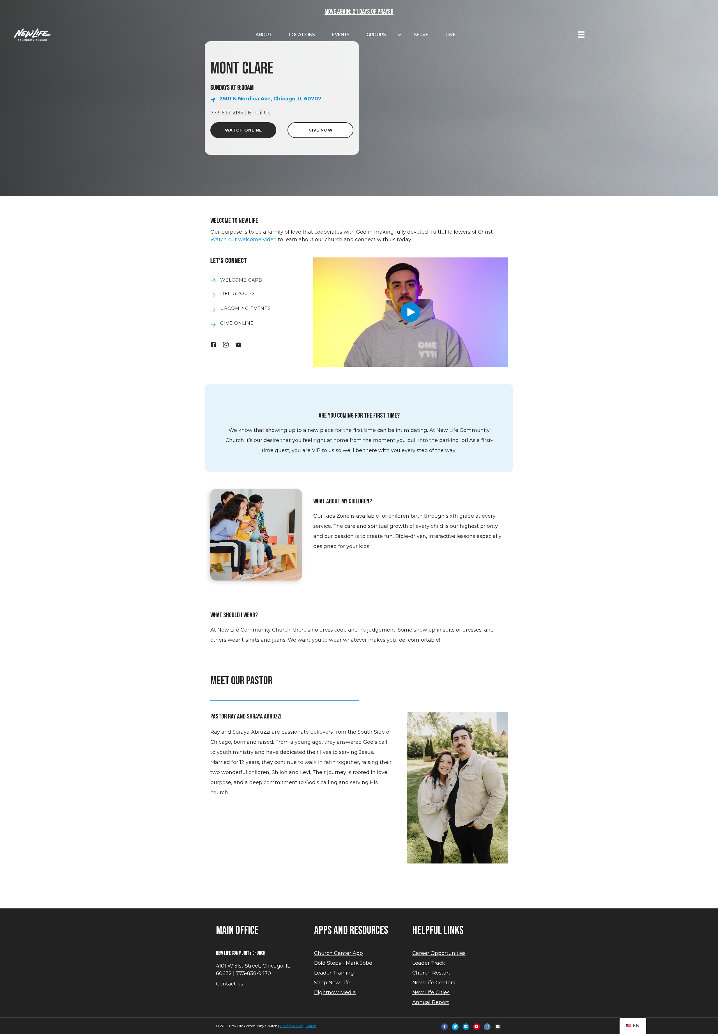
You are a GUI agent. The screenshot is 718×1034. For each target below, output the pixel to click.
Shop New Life (332, 983)
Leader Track (428, 963)
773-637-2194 (227, 113)
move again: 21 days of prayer (359, 12)
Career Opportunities (439, 953)
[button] (410, 312)
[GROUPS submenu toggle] (399, 35)
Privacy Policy (291, 1026)
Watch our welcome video (243, 239)
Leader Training (334, 973)
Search (310, 1026)
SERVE (421, 34)
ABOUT (264, 34)
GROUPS (376, 34)
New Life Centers (433, 983)
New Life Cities (431, 992)
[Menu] (581, 34)
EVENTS (340, 34)
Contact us (229, 984)
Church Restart (431, 973)
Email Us (259, 113)
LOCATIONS (302, 34)
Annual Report (430, 1002)
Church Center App (338, 953)
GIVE (450, 34)
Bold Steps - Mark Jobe (343, 963)
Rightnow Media (335, 992)
